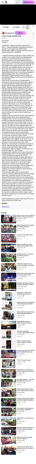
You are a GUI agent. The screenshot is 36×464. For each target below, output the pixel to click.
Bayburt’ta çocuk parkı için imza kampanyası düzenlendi (25, 370)
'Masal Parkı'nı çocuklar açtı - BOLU (25, 418)
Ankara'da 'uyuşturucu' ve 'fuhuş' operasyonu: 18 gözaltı (25, 264)
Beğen (7, 27)
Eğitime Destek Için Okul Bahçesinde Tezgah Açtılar (25, 245)
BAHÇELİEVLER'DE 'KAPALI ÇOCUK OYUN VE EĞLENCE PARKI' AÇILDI (25, 399)
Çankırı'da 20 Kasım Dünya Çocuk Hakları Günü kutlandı (25, 389)
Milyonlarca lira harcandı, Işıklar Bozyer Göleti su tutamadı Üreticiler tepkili (25, 293)
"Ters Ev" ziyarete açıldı (24, 360)
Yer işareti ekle (27, 27)
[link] (8, 33)
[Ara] (17, 2)
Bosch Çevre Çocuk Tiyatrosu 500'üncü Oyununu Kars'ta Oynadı (26, 216)
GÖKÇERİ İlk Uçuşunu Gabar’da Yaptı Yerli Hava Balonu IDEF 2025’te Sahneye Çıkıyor (26, 322)
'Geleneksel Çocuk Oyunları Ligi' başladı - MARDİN (25, 409)
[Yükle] (21, 2)
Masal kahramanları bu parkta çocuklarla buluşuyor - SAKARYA (25, 225)
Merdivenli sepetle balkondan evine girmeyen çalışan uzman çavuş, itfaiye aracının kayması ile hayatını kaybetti (26, 274)
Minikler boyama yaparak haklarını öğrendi (24, 438)
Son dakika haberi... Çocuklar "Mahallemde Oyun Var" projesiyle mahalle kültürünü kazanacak (25, 380)
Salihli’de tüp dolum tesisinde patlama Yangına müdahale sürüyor (26, 303)
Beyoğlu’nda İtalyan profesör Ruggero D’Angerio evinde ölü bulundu (26, 283)
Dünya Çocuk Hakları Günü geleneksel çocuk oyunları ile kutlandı (25, 447)
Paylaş (17, 27)
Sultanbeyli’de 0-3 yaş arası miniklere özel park (25, 254)
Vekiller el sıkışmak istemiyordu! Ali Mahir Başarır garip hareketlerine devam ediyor (26, 331)
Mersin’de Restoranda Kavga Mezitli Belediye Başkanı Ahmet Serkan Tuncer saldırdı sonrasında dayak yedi (26, 312)
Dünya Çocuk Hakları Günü (25, 235)
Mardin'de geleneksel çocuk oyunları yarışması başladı (25, 428)
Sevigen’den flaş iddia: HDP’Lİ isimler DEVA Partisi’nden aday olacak (26, 351)
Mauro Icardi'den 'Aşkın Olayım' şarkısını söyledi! (24, 341)
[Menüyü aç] (2, 2)
